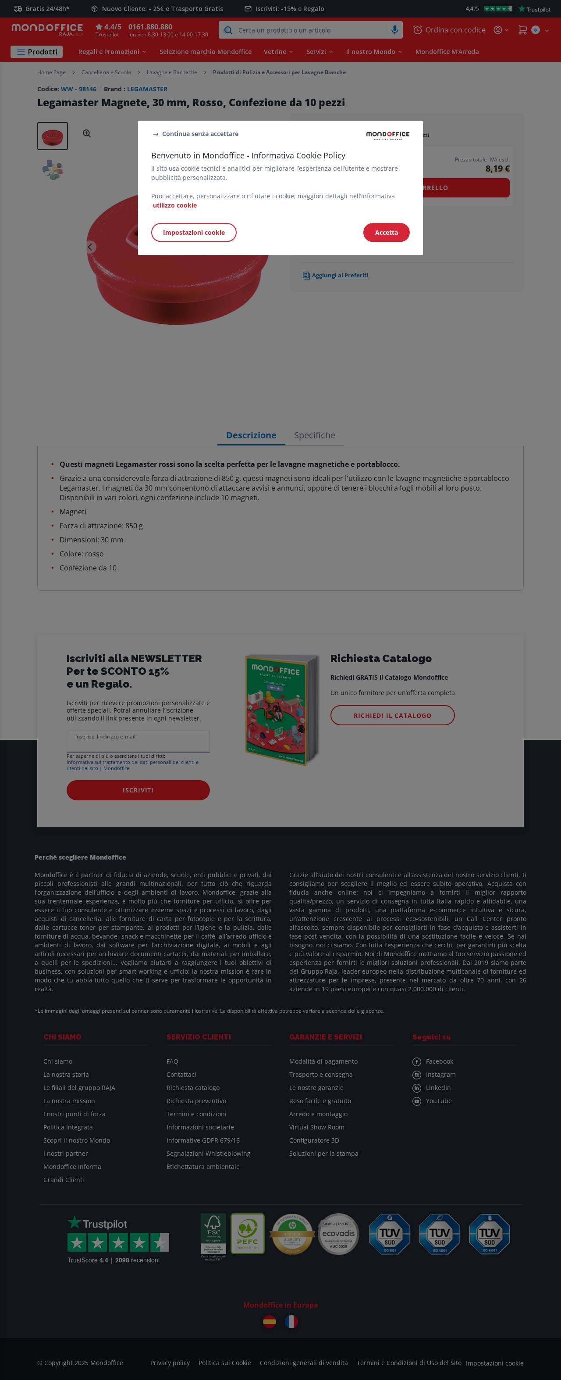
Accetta (386, 232)
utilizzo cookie (175, 205)
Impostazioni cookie (194, 232)
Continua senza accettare (200, 133)
